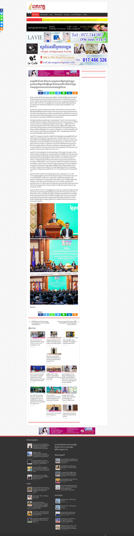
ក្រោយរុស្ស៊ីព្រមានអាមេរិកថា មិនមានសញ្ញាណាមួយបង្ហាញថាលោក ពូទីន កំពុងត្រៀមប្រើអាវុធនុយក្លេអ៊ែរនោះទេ (40, 322)
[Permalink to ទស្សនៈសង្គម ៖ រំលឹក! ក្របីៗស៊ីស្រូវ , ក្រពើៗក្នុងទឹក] (30, 497)
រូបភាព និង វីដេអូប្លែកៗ (76, 14)
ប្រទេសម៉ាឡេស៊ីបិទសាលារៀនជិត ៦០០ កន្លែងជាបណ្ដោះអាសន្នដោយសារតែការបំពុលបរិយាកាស (69, 461)
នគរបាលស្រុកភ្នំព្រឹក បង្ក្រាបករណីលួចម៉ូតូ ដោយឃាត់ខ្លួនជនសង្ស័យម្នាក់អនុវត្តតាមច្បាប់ (70, 341)
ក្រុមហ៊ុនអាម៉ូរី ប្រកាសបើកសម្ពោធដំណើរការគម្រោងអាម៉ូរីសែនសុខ (68, 513)
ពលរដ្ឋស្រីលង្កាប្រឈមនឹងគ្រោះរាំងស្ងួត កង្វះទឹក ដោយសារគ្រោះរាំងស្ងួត (69, 466)
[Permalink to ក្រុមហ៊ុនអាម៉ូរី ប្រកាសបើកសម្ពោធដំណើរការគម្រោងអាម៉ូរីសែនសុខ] (58, 514)
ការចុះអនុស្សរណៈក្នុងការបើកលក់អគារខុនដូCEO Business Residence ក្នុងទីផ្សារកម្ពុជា (68, 520)
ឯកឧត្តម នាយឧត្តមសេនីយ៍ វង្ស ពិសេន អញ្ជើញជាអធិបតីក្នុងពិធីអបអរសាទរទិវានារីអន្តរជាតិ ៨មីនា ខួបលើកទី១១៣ (66, 322)
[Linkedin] (69, 93)
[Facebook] (40, 93)
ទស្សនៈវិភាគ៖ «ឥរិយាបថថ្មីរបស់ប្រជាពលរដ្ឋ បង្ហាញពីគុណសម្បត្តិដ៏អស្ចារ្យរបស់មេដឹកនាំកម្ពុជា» (41, 513)
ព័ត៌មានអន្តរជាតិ (58, 14)
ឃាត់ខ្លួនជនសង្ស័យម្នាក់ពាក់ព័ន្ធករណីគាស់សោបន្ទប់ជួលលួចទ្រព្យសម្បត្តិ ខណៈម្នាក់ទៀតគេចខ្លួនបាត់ (53, 341)
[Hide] (0, 31)
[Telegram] (58, 93)
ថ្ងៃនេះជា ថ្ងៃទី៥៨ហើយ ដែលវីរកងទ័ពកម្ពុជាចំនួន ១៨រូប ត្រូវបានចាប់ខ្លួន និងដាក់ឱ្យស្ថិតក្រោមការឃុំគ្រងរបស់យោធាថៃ (41, 490)
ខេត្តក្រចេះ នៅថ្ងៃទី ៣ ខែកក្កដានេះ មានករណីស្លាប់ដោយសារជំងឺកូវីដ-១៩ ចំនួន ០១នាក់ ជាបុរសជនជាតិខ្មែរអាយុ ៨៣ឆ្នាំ (41, 469)
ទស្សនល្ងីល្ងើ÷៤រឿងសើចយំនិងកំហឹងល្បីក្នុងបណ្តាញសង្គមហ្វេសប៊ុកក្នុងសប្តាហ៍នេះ (41, 520)
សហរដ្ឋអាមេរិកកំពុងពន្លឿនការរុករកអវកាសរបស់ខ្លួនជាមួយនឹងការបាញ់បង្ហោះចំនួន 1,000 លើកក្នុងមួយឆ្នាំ (68, 474)
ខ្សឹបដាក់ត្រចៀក (44, 14)
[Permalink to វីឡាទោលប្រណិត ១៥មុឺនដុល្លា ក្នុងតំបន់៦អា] (58, 501)
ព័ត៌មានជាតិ (35, 14)
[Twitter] (46, 93)
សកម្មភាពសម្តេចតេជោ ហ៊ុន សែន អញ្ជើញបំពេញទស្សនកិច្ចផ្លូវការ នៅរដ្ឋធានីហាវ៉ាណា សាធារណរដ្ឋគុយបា (41, 462)
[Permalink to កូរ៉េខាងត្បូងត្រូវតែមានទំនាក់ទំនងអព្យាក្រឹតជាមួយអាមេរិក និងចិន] (58, 481)
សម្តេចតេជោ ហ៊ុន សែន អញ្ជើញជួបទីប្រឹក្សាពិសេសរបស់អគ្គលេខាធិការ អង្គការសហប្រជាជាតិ (40, 477)
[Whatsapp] (52, 93)
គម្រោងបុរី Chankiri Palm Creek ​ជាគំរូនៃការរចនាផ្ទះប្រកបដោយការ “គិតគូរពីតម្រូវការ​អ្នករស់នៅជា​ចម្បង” (69, 527)
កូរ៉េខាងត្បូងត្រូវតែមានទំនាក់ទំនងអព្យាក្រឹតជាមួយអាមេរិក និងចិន (69, 479)
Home (29, 15)
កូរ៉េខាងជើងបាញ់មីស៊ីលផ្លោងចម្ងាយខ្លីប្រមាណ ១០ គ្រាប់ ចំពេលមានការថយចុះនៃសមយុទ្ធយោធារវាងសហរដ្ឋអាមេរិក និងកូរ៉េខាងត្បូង (69, 488)
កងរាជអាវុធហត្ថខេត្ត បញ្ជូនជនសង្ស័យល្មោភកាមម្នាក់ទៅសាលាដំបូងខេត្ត (69, 414)
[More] (75, 93)
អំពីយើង (85, 14)
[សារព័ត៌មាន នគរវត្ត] (37, 9)
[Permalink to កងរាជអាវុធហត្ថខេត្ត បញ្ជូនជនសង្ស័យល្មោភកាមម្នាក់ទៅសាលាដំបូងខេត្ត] (70, 408)
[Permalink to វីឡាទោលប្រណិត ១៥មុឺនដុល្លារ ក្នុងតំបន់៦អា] (58, 507)
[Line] (63, 93)
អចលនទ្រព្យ (67, 14)
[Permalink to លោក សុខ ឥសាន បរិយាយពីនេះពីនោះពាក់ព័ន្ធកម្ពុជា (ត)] (54, 408)
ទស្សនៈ (51, 14)
